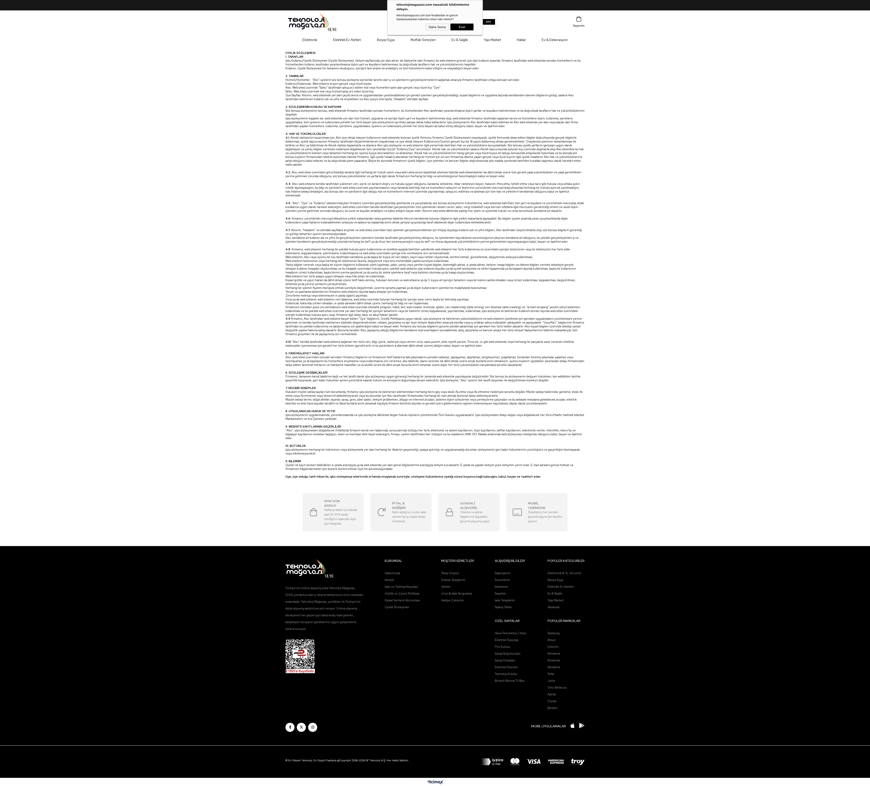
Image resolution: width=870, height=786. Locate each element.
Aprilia (552, 694)
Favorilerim (502, 580)
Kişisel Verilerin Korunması (402, 600)
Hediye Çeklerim (452, 600)
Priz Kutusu (502, 647)
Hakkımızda (392, 573)
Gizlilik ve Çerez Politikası (402, 593)
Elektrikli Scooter (506, 667)
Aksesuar (554, 607)
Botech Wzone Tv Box (509, 681)
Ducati (552, 701)
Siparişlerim (502, 573)
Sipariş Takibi (503, 607)
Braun (552, 640)
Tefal (551, 674)
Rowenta (554, 660)
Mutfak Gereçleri (423, 40)
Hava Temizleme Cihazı (510, 633)
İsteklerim (501, 587)
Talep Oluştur (450, 573)
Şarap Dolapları (505, 660)
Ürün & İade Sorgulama (456, 593)
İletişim (389, 580)
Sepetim (500, 593)
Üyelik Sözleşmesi (397, 607)
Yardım (445, 587)
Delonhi (553, 647)
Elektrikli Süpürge (507, 640)
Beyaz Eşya (386, 40)
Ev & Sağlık (460, 40)
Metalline (554, 667)
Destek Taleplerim (453, 580)
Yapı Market (492, 40)
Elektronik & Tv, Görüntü (564, 573)
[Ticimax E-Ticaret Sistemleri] (435, 782)
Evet (462, 27)
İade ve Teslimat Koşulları (401, 587)
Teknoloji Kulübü (506, 674)
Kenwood (554, 653)
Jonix (551, 681)
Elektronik (309, 40)
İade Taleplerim (505, 600)
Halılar (521, 40)
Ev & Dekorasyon (555, 40)
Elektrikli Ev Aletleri (347, 40)
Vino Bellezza (557, 687)
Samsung (554, 633)
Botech (553, 708)
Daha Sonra (437, 27)
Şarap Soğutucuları (507, 653)
